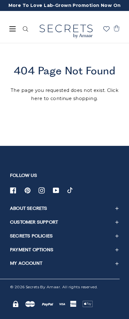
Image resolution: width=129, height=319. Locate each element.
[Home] (65, 31)
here (36, 98)
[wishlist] (106, 29)
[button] (116, 28)
